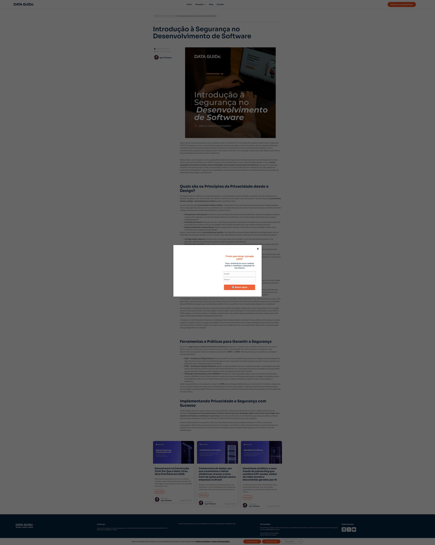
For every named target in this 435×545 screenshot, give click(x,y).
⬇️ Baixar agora (239, 287)
